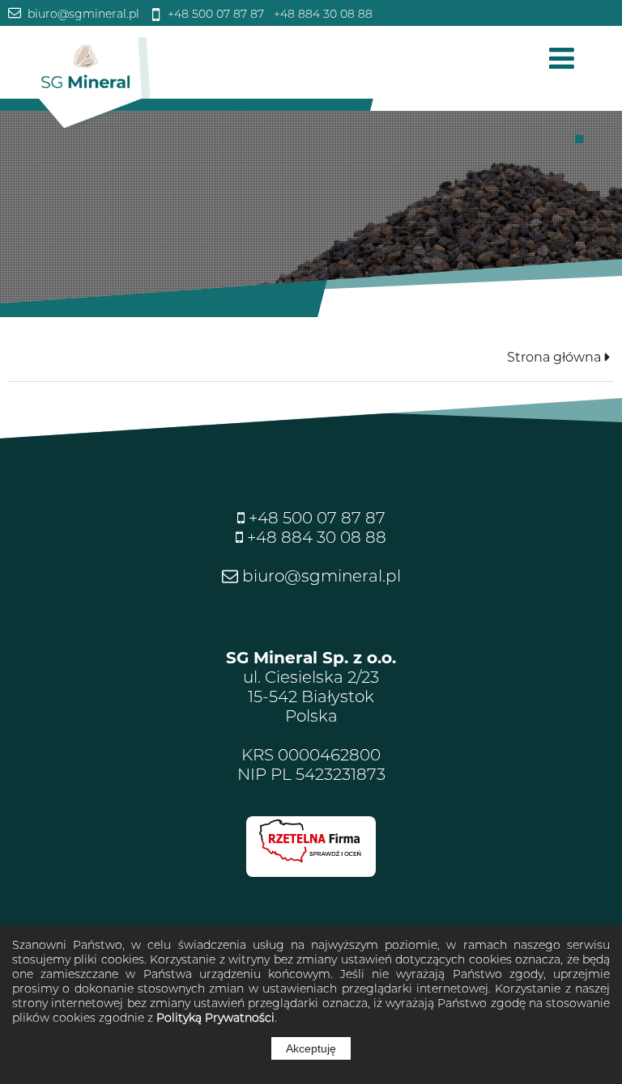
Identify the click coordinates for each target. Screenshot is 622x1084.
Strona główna (554, 357)
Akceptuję (311, 1048)
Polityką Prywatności (215, 1017)
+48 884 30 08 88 (322, 13)
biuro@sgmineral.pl (81, 13)
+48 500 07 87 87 (214, 13)
